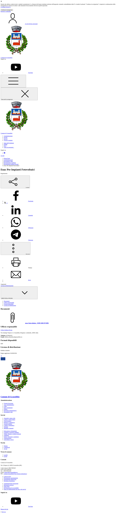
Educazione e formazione (10, 431)
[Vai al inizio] (1, 356)
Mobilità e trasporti (8, 428)
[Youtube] (4, 153)
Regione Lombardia (6, 11)
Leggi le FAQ (7, 476)
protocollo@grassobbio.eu (11, 472)
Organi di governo (8, 403)
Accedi (2, 155)
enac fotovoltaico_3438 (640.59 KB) (37, 323)
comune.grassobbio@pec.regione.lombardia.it (15, 473)
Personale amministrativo (10, 410)
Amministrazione (8, 160)
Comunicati (7, 447)
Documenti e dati (8, 161)
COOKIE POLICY (6, 7)
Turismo (6, 427)
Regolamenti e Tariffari (10, 162)
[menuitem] (18, 201)
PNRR (5, 144)
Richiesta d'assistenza (9, 481)
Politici (5, 409)
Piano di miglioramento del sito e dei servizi (15, 489)
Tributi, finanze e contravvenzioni (12, 434)
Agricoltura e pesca (9, 439)
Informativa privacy (9, 485)
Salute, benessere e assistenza (11, 436)
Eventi (5, 456)
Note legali (6, 486)
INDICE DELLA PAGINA (7, 298)
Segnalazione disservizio (10, 479)
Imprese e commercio (9, 422)
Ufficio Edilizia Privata (6, 330)
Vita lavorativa (7, 421)
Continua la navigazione (6, 10)
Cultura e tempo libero (9, 419)
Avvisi (5, 448)
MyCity (4, 512)
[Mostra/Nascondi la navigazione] (13, 81)
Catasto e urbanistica (9, 425)
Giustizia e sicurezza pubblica (11, 432)
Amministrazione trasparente (11, 483)
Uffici (5, 406)
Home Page (7, 158)
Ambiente (6, 435)
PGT (5, 146)
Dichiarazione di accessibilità (11, 488)
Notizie (6, 446)
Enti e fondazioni (8, 407)
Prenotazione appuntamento (11, 478)
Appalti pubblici (8, 424)
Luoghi (6, 455)
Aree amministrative (9, 405)
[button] (8, 136)
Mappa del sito (4, 509)
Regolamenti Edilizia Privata (11, 164)
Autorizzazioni (7, 438)
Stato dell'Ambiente (9, 143)
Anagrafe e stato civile (9, 418)
